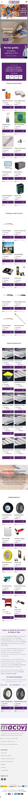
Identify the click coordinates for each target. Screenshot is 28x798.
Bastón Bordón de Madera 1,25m (19, 326)
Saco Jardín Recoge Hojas (19, 125)
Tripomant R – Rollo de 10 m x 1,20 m (19, 406)
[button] (8, 178)
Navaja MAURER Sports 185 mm (18, 255)
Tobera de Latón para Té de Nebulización (20, 149)
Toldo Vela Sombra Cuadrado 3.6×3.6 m (7, 255)
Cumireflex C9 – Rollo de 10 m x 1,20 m (7, 406)
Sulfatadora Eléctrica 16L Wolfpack (7, 101)
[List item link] (14, 753)
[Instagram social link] (5, 779)
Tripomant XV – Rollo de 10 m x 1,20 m (19, 450)
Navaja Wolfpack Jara (20, 302)
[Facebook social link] (2, 779)
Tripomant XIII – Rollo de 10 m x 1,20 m (7, 450)
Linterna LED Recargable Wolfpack (19, 279)
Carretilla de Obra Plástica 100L (6, 586)
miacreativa (21, 790)
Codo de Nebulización (19, 100)
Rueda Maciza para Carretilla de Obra (7, 563)
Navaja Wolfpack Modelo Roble (6, 302)
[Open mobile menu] (1, 2)
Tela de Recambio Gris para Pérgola (6, 172)
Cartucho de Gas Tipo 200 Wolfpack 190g (20, 231)
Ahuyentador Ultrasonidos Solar (19, 196)
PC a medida (22, 791)
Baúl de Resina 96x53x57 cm (18, 172)
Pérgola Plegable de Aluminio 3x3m (7, 196)
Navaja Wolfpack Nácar (6, 231)
